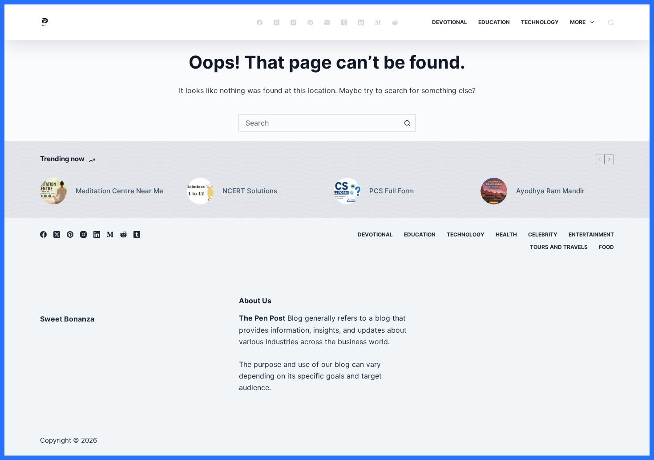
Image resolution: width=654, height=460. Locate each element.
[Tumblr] (344, 22)
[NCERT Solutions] (200, 191)
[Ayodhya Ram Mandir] (493, 191)
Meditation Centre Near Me (119, 191)
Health (506, 234)
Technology (540, 22)
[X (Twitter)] (276, 22)
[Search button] (407, 123)
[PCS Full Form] (347, 191)
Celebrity (542, 234)
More (577, 22)
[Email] (327, 22)
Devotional (449, 22)
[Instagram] (293, 22)
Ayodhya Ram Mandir (550, 191)
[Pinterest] (310, 22)
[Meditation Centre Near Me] (53, 191)
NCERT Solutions (249, 191)
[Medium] (378, 22)
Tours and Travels (559, 247)
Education (494, 22)
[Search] (611, 22)
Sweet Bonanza (67, 318)
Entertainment (591, 234)
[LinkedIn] (361, 22)
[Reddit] (395, 22)
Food (606, 247)
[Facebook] (259, 22)
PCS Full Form (391, 191)
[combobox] (319, 123)
